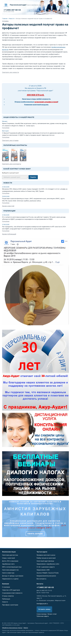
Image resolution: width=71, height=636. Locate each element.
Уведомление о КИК (43, 570)
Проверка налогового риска (46, 555)
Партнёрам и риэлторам (10, 605)
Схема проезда (42, 614)
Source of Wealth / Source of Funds (48, 573)
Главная (4, 18)
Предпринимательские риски (46, 576)
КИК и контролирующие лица (11, 567)
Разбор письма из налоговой (46, 558)
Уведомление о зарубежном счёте (48, 564)
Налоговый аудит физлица (45, 561)
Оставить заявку (44, 609)
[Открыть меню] (65, 11)
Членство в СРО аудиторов (11, 590)
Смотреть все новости (10, 72)
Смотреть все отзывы (10, 140)
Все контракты (41, 579)
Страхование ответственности (12, 593)
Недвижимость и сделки (10, 579)
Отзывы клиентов (8, 596)
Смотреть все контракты (11, 164)
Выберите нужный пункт (10, 173)
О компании (6, 587)
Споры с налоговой (8, 558)
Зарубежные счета (8, 564)
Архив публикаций (9, 234)
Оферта (25, 627)
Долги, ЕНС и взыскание (10, 561)
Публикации (6, 599)
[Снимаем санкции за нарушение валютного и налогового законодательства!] (35, 518)
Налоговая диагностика (10, 555)
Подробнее (5, 127)
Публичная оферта (43, 616)
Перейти (33, 177)
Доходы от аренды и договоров (12, 576)
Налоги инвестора (8, 573)
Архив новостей (8, 206)
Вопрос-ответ (52, 614)
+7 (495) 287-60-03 (45, 587)
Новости (11, 18)
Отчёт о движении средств (46, 567)
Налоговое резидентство (10, 570)
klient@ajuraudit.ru (42, 603)
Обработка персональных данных (12, 627)
